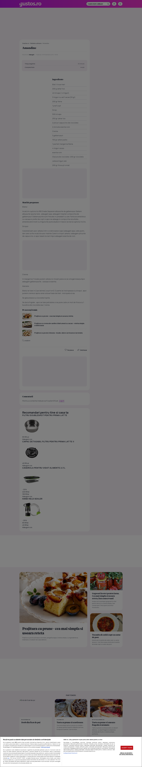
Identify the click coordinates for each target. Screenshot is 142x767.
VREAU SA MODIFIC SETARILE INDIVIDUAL (126, 753)
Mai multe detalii (45, 747)
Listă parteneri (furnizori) (70, 753)
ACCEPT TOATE (127, 748)
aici (8, 758)
